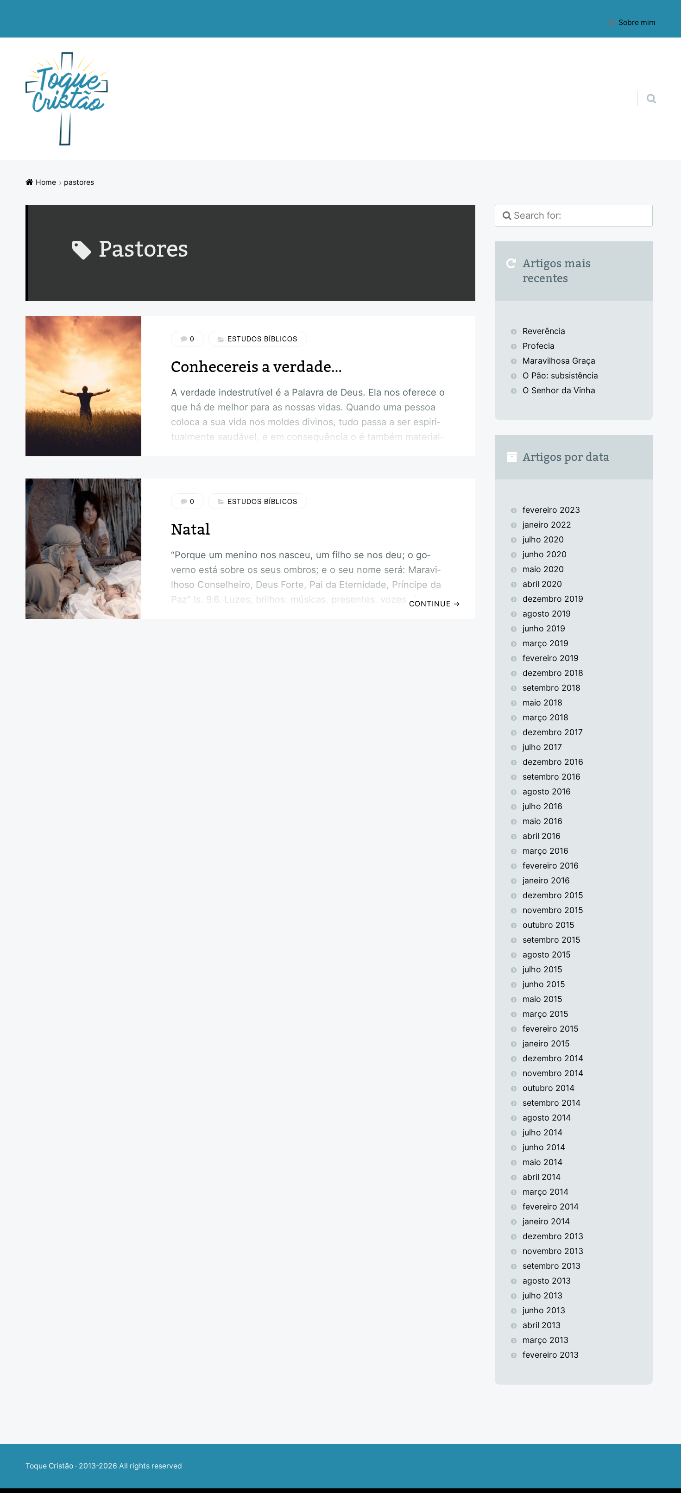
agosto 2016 (547, 791)
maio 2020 (543, 569)
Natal (190, 529)
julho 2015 (542, 969)
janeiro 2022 (547, 524)
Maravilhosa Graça (559, 360)
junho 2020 (545, 554)
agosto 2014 (547, 1117)
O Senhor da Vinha (559, 390)
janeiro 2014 (546, 1221)
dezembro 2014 (553, 1058)
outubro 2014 (548, 1088)
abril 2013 (542, 1325)
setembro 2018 (551, 688)
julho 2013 (542, 1295)
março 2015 (545, 1014)
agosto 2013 (547, 1280)
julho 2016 (542, 806)
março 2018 (545, 717)
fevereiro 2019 (551, 658)
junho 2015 (544, 984)
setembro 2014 (551, 1103)
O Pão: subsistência (560, 375)
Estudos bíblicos (262, 338)
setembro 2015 (551, 940)
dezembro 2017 (553, 732)
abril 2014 (542, 1177)
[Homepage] (67, 98)
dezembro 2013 (553, 1236)
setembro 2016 (551, 776)
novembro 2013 (553, 1251)
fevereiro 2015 (551, 1028)
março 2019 (545, 643)
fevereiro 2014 (551, 1206)
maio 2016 (542, 821)
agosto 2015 (547, 954)
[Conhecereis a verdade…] (83, 386)
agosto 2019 (547, 613)
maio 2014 (542, 1162)
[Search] (643, 87)
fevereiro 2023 (551, 510)
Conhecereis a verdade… (256, 367)
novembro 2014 (553, 1073)
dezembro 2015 (553, 895)
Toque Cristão (50, 1466)
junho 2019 (544, 628)
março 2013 (545, 1340)
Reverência (544, 331)
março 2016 (545, 851)
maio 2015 (542, 999)
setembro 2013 (551, 1266)
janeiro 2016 (546, 880)
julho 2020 (543, 539)
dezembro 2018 (553, 673)
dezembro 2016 (553, 762)
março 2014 (545, 1192)
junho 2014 (544, 1147)
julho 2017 (542, 747)
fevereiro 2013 (551, 1355)
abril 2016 (542, 836)
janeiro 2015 (546, 1043)
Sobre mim (637, 22)
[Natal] (83, 549)
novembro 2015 (553, 910)
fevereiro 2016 (551, 865)
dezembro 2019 (553, 599)
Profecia (540, 346)
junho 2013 (544, 1310)
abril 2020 (542, 584)
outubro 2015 (548, 925)
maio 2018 (542, 702)
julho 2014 (542, 1132)
